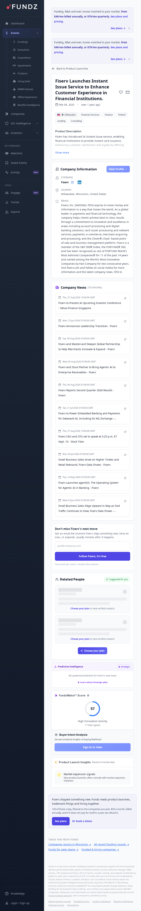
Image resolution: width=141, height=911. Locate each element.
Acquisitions (73, 905)
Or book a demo (82, 821)
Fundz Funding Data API (60, 895)
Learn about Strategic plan (94, 682)
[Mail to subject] (127, 92)
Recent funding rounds (59, 901)
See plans (61, 821)
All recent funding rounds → (111, 844)
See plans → (118, 28)
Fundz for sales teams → (63, 849)
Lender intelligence (101, 901)
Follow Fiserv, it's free (92, 556)
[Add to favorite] (121, 92)
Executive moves (56, 905)
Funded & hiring (81, 901)
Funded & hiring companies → (100, 849)
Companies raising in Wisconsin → (69, 844)
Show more (62, 152)
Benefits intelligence (123, 901)
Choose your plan (79, 608)
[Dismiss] (129, 28)
